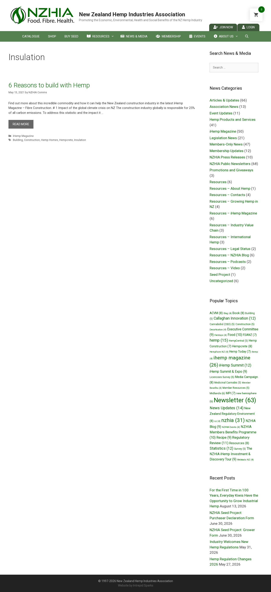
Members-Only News (226, 144)
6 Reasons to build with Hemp (49, 85)
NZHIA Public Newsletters (230, 164)
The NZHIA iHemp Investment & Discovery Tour (231, 453)
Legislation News (223, 138)
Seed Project (220, 274)
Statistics (221, 448)
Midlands (217, 393)
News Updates (226, 408)
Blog (228, 313)
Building (18, 139)
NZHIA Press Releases (227, 157)
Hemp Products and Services (233, 119)
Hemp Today (240, 351)
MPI (230, 393)
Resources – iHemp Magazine (233, 213)
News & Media (136, 36)
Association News (224, 106)
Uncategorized (221, 281)
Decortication (218, 329)
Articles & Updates (224, 100)
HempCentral (238, 340)
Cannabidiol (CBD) (222, 324)
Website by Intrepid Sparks (135, 585)
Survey (240, 448)
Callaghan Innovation (235, 318)
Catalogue (31, 36)
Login (251, 27)
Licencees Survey (222, 377)
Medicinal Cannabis (227, 382)
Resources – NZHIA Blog (229, 255)
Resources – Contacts (227, 195)
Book (238, 313)
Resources (100, 36)
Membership (171, 36)
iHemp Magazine (23, 135)
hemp (219, 340)
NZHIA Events (231, 427)
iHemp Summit (235, 365)
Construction (32, 139)
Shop (52, 36)
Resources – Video (225, 268)
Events (199, 36)
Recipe (223, 437)
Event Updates (221, 113)
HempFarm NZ (219, 351)
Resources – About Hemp (230, 188)
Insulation (80, 139)
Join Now (226, 27)
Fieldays (220, 335)
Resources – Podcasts (228, 262)
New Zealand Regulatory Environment (232, 414)
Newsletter (235, 400)
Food (235, 335)
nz (217, 421)
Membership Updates (226, 151)
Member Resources (236, 387)
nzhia (233, 420)
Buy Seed (71, 36)
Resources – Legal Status (230, 249)
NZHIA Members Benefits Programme (233, 432)
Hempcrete (66, 139)
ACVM (216, 313)
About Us (226, 36)
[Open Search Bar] (246, 36)
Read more (21, 124)
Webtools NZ (245, 459)
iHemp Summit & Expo (228, 371)
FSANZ (250, 335)
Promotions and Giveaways (231, 170)
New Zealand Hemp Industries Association (132, 14)
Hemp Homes (49, 139)
